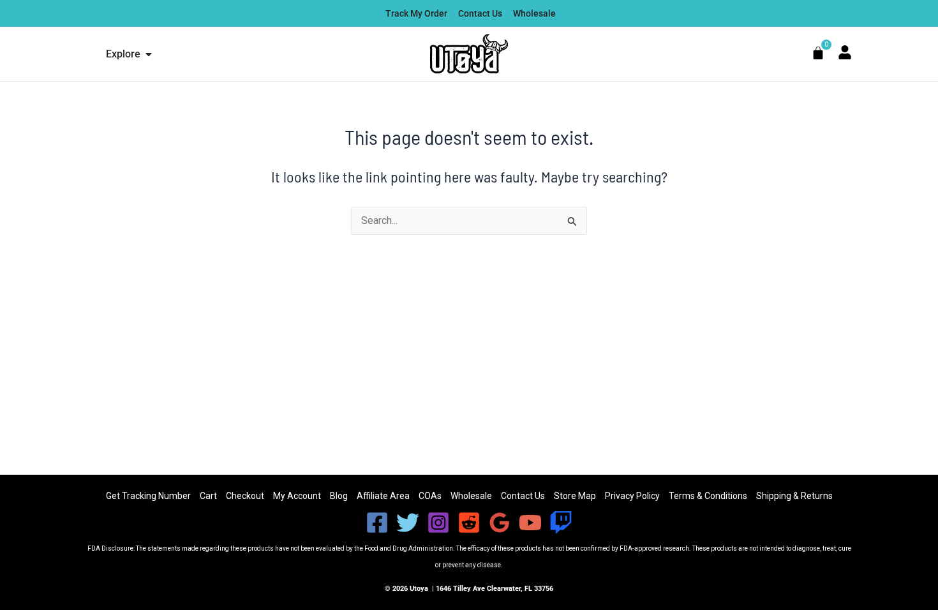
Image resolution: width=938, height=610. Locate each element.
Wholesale (471, 496)
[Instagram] (438, 522)
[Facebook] (377, 522)
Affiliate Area (383, 496)
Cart (208, 496)
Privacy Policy (632, 496)
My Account (297, 496)
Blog (339, 496)
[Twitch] (560, 522)
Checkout (245, 496)
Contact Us (523, 496)
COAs (430, 496)
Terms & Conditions (708, 496)
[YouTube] (530, 522)
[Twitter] (407, 522)
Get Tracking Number (148, 496)
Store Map (575, 496)
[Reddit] (469, 522)
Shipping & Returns (794, 496)
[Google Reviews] (499, 522)
